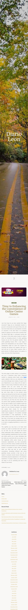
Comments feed (5, 500)
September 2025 (14, 559)
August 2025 (14, 561)
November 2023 (14, 609)
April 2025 (14, 570)
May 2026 (14, 541)
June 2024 (14, 593)
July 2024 (14, 591)
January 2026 (14, 550)
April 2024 (14, 597)
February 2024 (14, 602)
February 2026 (14, 548)
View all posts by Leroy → (14, 474)
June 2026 (14, 539)
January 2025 (14, 577)
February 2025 (14, 575)
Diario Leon (14, 137)
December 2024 (14, 579)
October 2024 (14, 584)
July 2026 (14, 536)
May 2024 (14, 595)
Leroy (18, 317)
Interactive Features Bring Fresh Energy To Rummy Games (14, 522)
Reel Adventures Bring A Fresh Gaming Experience (12, 516)
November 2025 (14, 554)
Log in (3, 496)
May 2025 (14, 568)
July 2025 (14, 564)
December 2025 (14, 552)
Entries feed (4, 498)
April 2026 (14, 543)
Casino (14, 302)
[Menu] (14, 278)
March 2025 (14, 573)
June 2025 (14, 566)
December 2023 (14, 606)
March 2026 (14, 545)
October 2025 (14, 557)
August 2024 (14, 588)
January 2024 (14, 604)
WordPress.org (5, 503)
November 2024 (14, 582)
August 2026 (14, 534)
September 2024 (14, 586)
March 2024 (14, 600)
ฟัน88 (25, 377)
